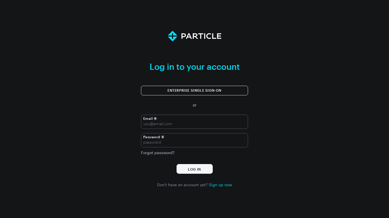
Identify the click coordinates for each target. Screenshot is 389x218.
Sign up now (220, 185)
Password (151, 137)
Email (148, 118)
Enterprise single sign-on (194, 90)
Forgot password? (158, 152)
